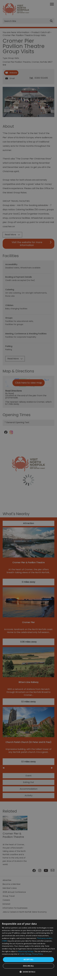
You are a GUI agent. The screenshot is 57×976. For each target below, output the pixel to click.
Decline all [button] (28, 966)
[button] (28, 971)
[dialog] (28, 948)
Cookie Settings (25, 954)
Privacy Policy (37, 954)
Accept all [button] (29, 959)
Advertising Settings (26, 951)
